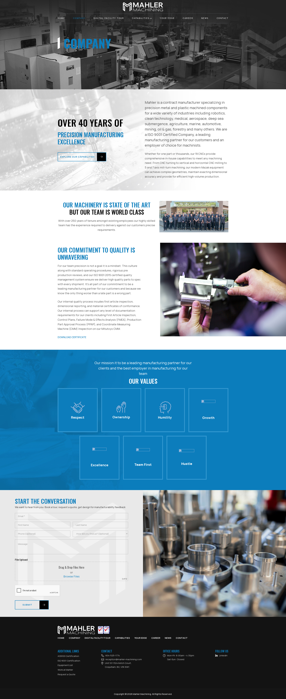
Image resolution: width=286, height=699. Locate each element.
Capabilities (141, 18)
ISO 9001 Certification (69, 660)
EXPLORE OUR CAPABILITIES (77, 156)
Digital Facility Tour (109, 18)
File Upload (21, 559)
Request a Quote (66, 674)
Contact (223, 18)
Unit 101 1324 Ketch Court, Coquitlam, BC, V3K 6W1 (118, 664)
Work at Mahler (65, 669)
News (205, 18)
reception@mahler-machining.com (123, 659)
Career (188, 18)
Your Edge (167, 18)
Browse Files (71, 576)
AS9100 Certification (68, 656)
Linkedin (223, 655)
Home (61, 18)
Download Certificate (72, 337)
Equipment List (65, 665)
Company (79, 18)
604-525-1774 (112, 655)
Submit (27, 604)
